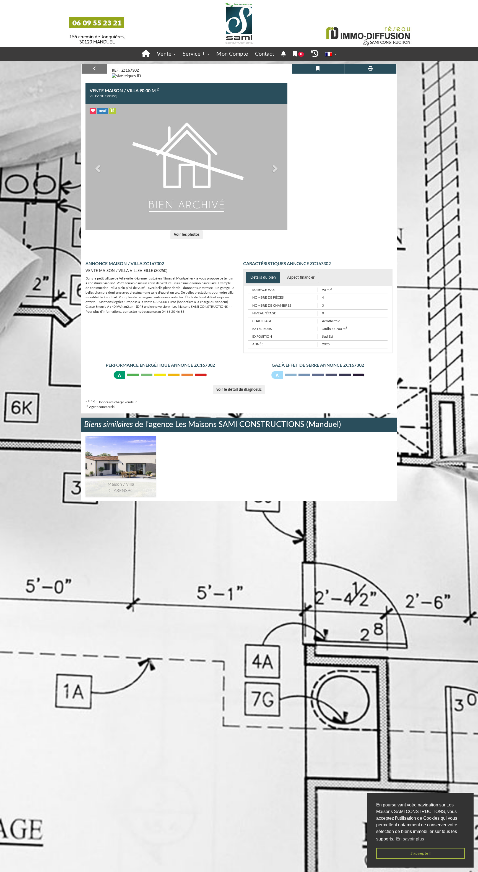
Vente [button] (165, 54)
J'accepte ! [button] (420, 853)
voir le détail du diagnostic (239, 390)
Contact (264, 54)
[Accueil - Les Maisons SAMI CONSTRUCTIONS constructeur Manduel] (146, 54)
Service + (195, 54)
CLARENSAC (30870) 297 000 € (121, 459)
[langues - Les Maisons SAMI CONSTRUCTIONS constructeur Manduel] (331, 54)
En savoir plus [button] (410, 839)
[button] (97, 167)
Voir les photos (186, 235)
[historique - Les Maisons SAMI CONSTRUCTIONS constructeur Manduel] (314, 54)
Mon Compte (232, 54)
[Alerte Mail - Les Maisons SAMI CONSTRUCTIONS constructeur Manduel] (283, 54)
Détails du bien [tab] (263, 278)
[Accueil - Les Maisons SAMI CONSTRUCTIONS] (239, 23)
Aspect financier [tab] (301, 278)
